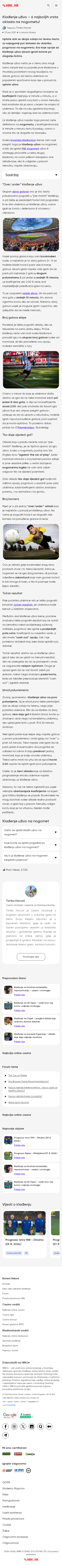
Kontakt (6, 1284)
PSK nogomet (30, 148)
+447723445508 (8, 1405)
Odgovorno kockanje (15, 1536)
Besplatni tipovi (10, 1345)
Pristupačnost (11, 1500)
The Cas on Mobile (17, 1075)
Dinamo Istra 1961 (14, 1253)
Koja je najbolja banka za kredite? (25, 1096)
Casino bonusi (9, 1319)
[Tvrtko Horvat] (31, 891)
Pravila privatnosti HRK (13, 1298)
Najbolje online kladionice (15, 1336)
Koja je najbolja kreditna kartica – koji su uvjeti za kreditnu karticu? (32, 1089)
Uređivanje (8, 1506)
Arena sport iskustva (18, 1102)
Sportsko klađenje (11, 1341)
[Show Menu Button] (56, 5)
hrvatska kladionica (23, 140)
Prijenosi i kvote (10, 1350)
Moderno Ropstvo (13, 1488)
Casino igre (8, 1314)
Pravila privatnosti (13, 1518)
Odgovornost (10, 1542)
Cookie (6, 1524)
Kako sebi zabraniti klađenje (16, 1288)
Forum (5, 1293)
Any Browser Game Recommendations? (28, 1081)
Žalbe (5, 1530)
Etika (5, 1494)
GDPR (6, 1482)
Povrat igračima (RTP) (13, 1324)
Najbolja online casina (13, 1310)
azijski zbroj (29, 293)
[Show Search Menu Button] (48, 5)
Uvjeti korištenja (12, 1512)
